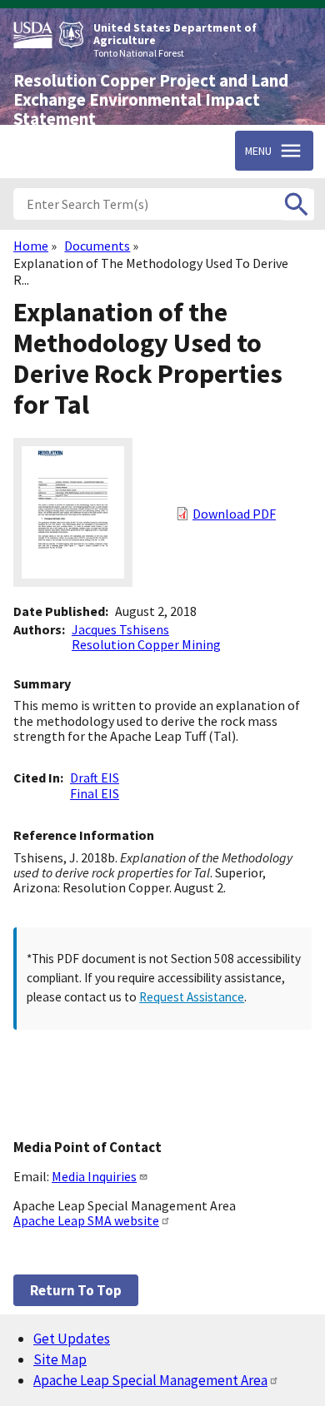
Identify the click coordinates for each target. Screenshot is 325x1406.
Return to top (76, 1290)
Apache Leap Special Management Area (150, 1380)
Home (30, 245)
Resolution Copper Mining (146, 644)
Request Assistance (191, 997)
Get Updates (71, 1338)
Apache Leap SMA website (86, 1220)
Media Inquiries (94, 1176)
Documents (97, 245)
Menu (258, 150)
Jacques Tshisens (120, 629)
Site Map (60, 1359)
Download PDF (234, 513)
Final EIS (94, 793)
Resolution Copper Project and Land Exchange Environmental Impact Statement (150, 100)
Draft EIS (94, 777)
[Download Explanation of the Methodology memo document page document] (72, 582)
